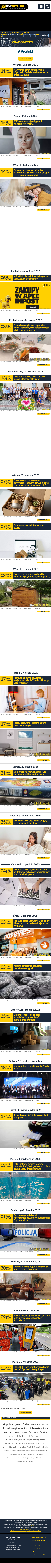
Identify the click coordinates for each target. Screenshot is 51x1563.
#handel (27, 1440)
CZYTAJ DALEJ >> (43, 109)
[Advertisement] (25, 241)
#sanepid (33, 1458)
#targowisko (36, 1436)
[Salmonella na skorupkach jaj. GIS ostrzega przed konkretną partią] (25, 792)
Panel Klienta (38, 1546)
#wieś (28, 1451)
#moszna (33, 1443)
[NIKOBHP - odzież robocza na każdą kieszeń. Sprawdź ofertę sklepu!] (25, 1387)
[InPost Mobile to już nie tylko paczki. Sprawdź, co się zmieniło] (25, 296)
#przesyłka (16, 1443)
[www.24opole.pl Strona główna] (14, 8)
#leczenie (30, 1424)
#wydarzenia (11, 1432)
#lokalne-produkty (13, 1440)
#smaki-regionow (13, 1428)
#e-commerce (22, 1454)
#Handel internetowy (14, 1458)
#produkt (27, 32)
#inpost (8, 1443)
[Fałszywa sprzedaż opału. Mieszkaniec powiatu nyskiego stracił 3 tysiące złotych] (25, 1238)
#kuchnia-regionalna (41, 1447)
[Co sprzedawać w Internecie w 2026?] (25, 545)
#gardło (43, 1440)
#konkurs (42, 1428)
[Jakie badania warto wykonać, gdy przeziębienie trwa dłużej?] (25, 841)
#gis (27, 1458)
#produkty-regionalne (12, 1447)
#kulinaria (42, 1443)
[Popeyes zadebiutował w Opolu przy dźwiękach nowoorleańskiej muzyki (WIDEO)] (25, 943)
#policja (43, 1432)
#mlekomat (24, 1436)
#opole (7, 1424)
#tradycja (30, 1447)
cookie (32, 1525)
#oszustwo (34, 1432)
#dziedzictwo (42, 1451)
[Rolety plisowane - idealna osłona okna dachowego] (25, 743)
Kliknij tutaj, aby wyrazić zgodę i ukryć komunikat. (25, 1531)
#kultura (34, 1451)
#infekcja (35, 1440)
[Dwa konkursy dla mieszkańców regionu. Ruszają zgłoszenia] (25, 397)
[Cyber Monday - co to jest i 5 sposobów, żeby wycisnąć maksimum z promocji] (25, 1037)
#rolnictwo (30, 1428)
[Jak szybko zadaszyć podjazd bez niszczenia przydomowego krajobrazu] (25, 594)
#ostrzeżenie (40, 1458)
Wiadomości (16, 32)
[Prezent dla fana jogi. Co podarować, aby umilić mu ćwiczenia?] (25, 1287)
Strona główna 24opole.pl (39, 1537)
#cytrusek (13, 1436)
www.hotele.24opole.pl (38, 1540)
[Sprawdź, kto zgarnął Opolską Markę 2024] (25, 1086)
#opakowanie (13, 1454)
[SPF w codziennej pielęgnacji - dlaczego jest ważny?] (25, 141)
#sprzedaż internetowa (35, 1454)
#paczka (25, 1443)
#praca (23, 1458)
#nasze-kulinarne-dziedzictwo (14, 1451)
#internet (23, 1432)
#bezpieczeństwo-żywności (25, 1461)
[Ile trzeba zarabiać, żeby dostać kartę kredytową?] (25, 1135)
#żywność (18, 1424)
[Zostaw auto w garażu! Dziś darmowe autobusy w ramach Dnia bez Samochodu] (25, 1338)
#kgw (24, 1447)
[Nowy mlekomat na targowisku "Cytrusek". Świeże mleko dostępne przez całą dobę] (25, 92)
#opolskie (42, 1424)
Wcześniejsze (25, 1412)
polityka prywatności (25, 1529)
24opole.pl (4, 32)
